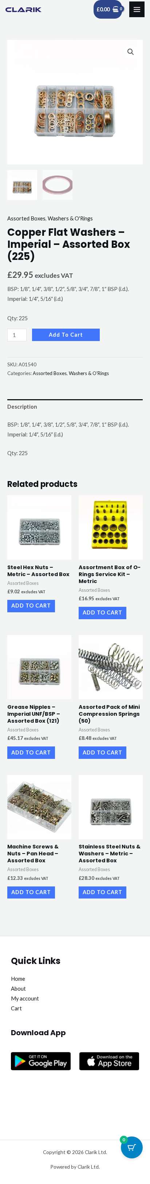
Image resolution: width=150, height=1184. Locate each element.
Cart (16, 1008)
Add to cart (66, 335)
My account (25, 998)
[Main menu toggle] (137, 9)
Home (18, 979)
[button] (130, 51)
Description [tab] (22, 407)
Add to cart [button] (31, 605)
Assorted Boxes (26, 218)
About (18, 989)
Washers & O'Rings (70, 218)
